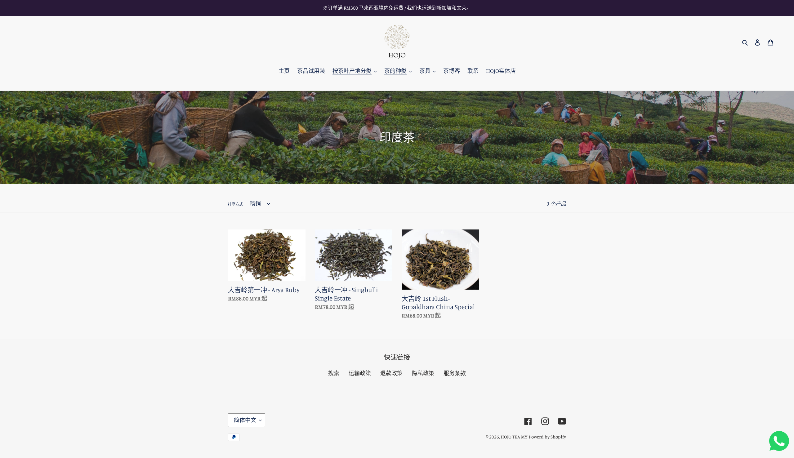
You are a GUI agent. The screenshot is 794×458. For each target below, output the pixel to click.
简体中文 (245, 419)
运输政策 (360, 373)
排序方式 (235, 204)
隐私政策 (423, 373)
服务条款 (455, 373)
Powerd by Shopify (547, 437)
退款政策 (391, 373)
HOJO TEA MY (514, 437)
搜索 (333, 373)
